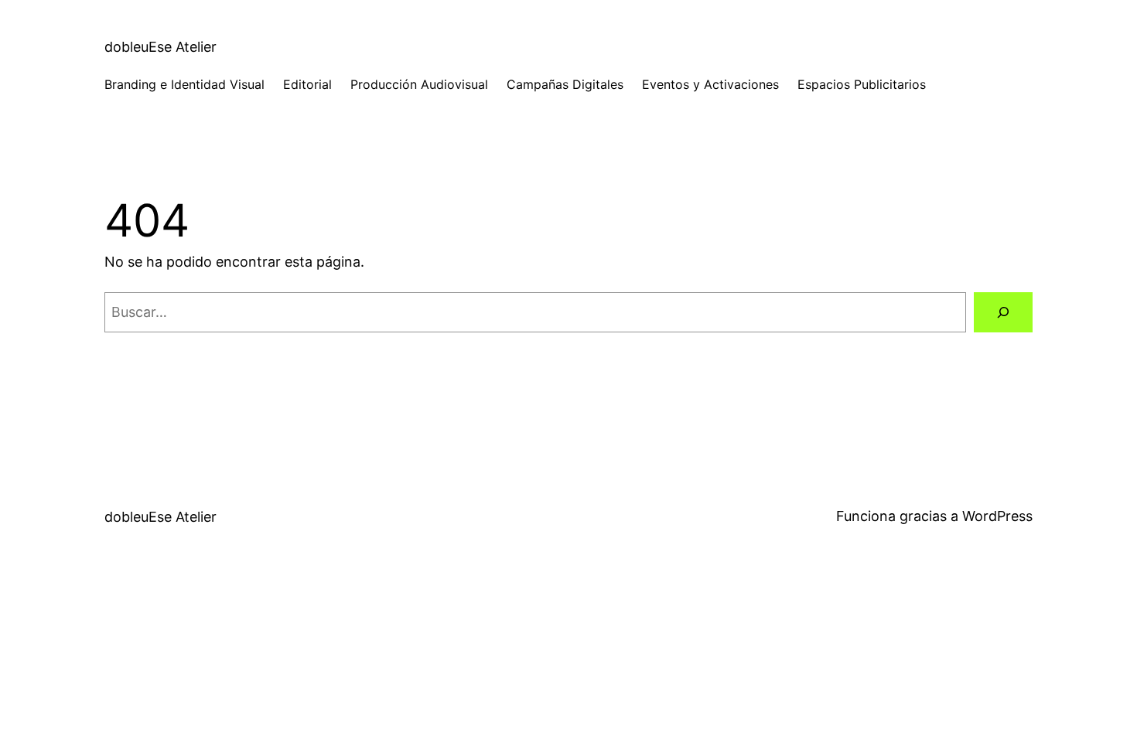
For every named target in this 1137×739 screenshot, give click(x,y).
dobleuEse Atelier (160, 47)
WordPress (997, 516)
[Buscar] (1003, 312)
